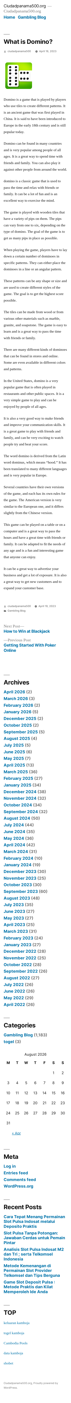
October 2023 (18, 884)
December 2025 (20, 718)
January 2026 (17, 711)
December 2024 (20, 791)
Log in (10, 1166)
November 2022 (20, 957)
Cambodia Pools (16, 1343)
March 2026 (16, 698)
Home (9, 17)
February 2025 (18, 778)
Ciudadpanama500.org (25, 5)
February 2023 (18, 938)
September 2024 (21, 811)
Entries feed (16, 1172)
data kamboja (13, 1353)
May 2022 (14, 997)
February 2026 (18, 705)
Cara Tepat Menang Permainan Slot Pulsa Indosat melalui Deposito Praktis (34, 1221)
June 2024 (14, 831)
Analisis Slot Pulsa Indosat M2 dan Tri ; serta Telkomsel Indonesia (34, 1254)
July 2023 (14, 904)
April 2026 (14, 691)
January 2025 (17, 785)
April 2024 (14, 844)
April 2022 (14, 1004)
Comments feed (20, 1179)
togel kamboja (14, 1333)
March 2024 (16, 851)
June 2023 (14, 911)
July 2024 (14, 824)
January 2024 (18, 864)
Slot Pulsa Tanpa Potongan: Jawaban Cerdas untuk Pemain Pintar (34, 1238)
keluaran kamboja (17, 1323)
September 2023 (21, 891)
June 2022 (14, 991)
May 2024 (14, 838)
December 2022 (20, 951)
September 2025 (21, 731)
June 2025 (14, 751)
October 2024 (18, 805)
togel (9, 1041)
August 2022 (17, 977)
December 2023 (20, 871)
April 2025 (14, 765)
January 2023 (17, 944)
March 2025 (16, 771)
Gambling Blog (32, 17)
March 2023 (16, 931)
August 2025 (17, 738)
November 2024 (20, 798)
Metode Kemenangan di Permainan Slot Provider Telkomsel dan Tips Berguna (32, 1270)
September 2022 (21, 971)
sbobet (8, 1363)
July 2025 (14, 745)
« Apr (16, 1133)
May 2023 (14, 918)
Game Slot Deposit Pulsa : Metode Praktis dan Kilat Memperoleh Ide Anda (29, 1287)
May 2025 (14, 758)
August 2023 (17, 898)
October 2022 (18, 964)
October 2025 (18, 725)
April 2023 (14, 924)
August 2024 (17, 818)
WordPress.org (18, 1186)
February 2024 (18, 858)
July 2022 (14, 984)
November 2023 (20, 878)
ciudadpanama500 (19, 51)
